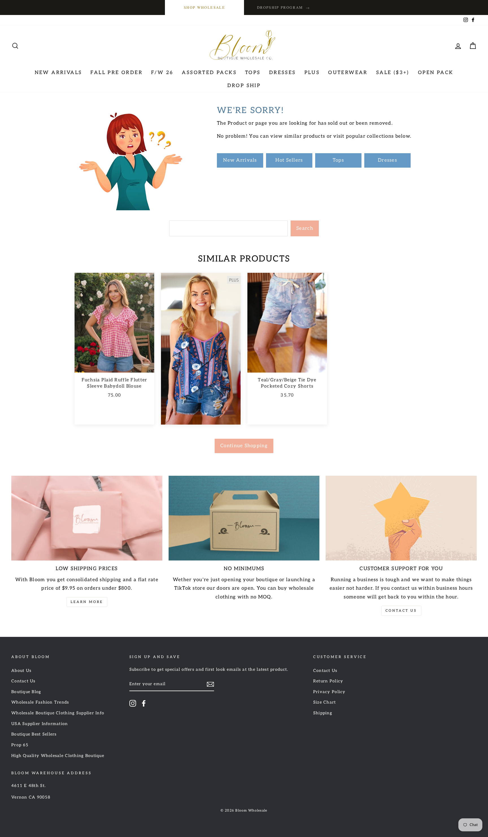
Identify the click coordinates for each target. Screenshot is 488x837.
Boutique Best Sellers (34, 734)
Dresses (282, 72)
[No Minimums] (244, 518)
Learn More (87, 602)
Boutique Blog (26, 691)
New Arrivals (58, 72)
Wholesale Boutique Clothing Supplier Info (57, 713)
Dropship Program (283, 7)
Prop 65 (20, 745)
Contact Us (401, 611)
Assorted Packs (209, 72)
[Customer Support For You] (401, 518)
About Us (21, 670)
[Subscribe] (210, 684)
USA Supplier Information (39, 723)
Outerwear (348, 72)
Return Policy (328, 681)
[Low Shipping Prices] (86, 518)
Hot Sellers (289, 160)
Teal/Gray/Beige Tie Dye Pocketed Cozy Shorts (287, 383)
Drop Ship (244, 85)
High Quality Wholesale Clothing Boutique (57, 755)
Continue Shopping (244, 446)
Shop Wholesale (204, 7)
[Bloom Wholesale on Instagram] (132, 703)
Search (304, 228)
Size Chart (324, 702)
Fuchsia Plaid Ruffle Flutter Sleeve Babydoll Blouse (114, 383)
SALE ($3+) (392, 72)
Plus (312, 72)
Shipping (322, 713)
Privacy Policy (329, 691)
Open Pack (436, 72)
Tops (253, 72)
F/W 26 (162, 72)
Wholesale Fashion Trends (40, 702)
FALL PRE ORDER (116, 72)
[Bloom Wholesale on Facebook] (143, 703)
